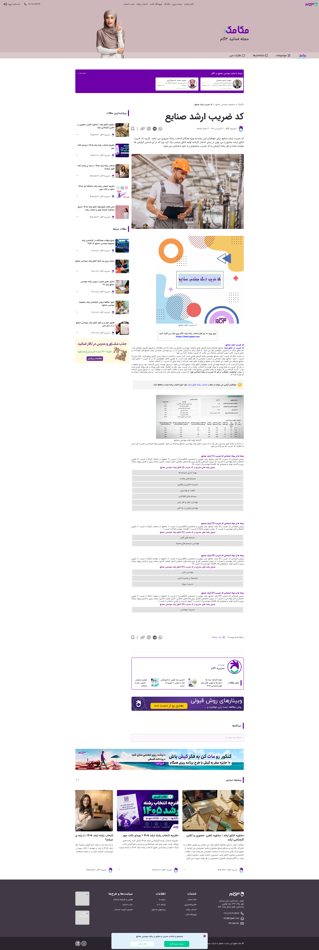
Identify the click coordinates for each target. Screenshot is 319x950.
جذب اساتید (128, 4)
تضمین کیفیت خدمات (123, 909)
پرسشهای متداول (159, 909)
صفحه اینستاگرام (177, 943)
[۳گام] (311, 4)
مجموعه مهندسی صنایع (225, 104)
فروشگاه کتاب (156, 4)
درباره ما (162, 899)
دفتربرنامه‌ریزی (190, 904)
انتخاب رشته (142, 4)
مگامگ (167, 4)
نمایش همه (82, 73)
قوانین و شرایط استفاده (122, 899)
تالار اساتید (189, 4)
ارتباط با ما (161, 904)
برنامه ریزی (177, 4)
